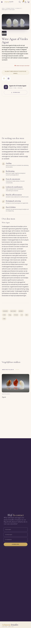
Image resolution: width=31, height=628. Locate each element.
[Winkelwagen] (28, 2)
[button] (1, 2)
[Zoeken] (19, 2)
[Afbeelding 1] (4, 33)
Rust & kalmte (11, 207)
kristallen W (18, 8)
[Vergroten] (26, 27)
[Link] (25, 2)
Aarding (8, 163)
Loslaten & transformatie (14, 187)
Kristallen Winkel (10, 8)
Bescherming (10, 171)
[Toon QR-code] (8, 78)
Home (3, 8)
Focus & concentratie (13, 179)
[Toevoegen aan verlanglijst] (4, 78)
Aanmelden (15, 544)
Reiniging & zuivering (13, 201)
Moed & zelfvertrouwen (14, 195)
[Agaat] (15, 383)
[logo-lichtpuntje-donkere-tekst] (9, 2)
